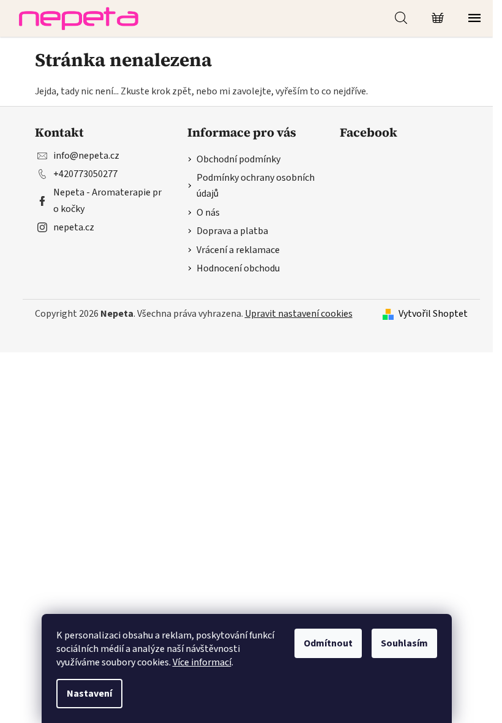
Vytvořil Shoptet (433, 313)
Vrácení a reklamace (238, 250)
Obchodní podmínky (238, 159)
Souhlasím (404, 643)
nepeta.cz (73, 227)
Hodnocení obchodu (238, 268)
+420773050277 (85, 174)
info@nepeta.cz (86, 155)
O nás (208, 212)
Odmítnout (328, 643)
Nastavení (89, 693)
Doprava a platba (232, 231)
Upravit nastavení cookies (299, 313)
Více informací (202, 662)
